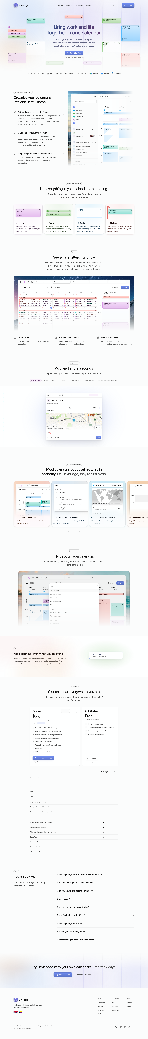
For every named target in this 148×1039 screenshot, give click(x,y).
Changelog (101, 1010)
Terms (129, 1006)
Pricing (88, 5)
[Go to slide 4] (76, 531)
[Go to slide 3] (72, 531)
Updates (69, 5)
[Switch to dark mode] (115, 1027)
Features (60, 5)
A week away (76, 380)
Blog (113, 1003)
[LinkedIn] (133, 1027)
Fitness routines (49, 380)
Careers (115, 1006)
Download (101, 1003)
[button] (84, 110)
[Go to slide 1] (65, 531)
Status (100, 1014)
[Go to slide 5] (79, 531)
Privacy (129, 1003)
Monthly (65, 711)
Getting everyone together (107, 380)
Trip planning (63, 380)
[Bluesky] (125, 1027)
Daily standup (89, 380)
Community (79, 5)
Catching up (35, 380)
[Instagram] (129, 1027)
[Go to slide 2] (68, 531)
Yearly (73, 711)
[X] (121, 1027)
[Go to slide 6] (83, 531)
